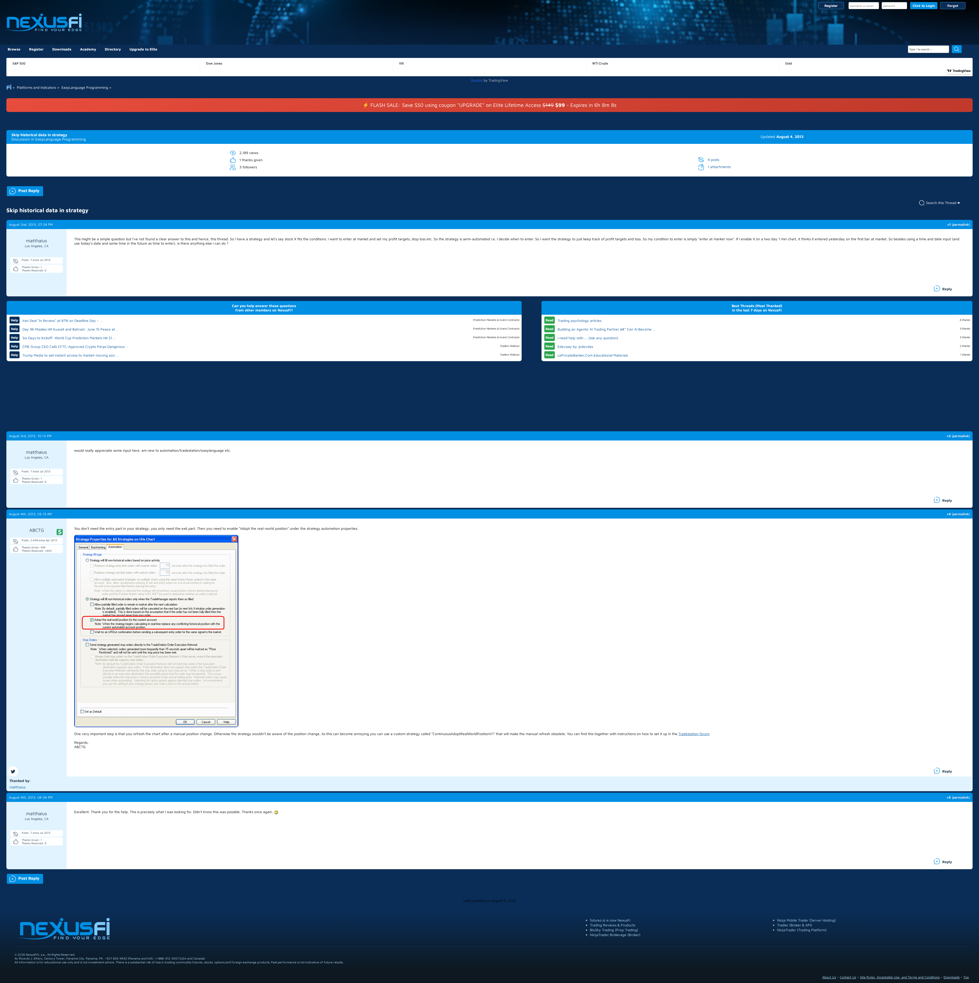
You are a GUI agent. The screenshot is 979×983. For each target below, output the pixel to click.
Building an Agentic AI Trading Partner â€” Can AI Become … (606, 329)
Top (966, 977)
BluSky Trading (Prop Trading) (614, 930)
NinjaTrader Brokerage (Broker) (615, 934)
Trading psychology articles (579, 320)
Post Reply (23, 190)
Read (549, 320)
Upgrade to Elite (143, 49)
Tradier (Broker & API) (794, 925)
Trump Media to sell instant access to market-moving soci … (70, 355)
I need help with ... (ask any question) (588, 338)
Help (14, 320)
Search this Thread (941, 202)
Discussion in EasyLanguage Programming (48, 139)
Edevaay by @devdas (575, 346)
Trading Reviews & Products (612, 925)
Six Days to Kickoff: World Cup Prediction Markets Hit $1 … (69, 338)
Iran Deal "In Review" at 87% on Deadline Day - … (62, 320)
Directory (113, 49)
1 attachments (719, 167)
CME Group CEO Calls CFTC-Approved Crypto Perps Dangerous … (75, 346)
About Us (829, 977)
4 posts (713, 159)
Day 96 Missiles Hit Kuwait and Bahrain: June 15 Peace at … (70, 329)
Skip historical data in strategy (39, 135)
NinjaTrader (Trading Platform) (802, 930)
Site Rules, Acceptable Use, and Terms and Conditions (900, 977)
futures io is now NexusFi (610, 920)
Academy (88, 49)
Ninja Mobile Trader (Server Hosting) (806, 920)
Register (831, 6)
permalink (961, 224)
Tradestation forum (693, 734)
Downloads (61, 49)
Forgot (952, 6)
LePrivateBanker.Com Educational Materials (593, 355)
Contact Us (848, 977)
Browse (14, 49)
